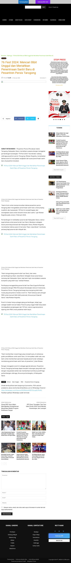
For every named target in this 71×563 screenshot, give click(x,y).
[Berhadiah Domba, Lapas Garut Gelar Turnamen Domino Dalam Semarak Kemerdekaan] (8, 448)
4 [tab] (60, 119)
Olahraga (9, 55)
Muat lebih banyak (58, 170)
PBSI (22, 382)
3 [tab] (58, 119)
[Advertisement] (35, 39)
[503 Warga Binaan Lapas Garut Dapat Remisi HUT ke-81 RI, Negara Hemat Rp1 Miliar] (39, 448)
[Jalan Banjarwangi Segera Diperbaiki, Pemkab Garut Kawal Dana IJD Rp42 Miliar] (8, 425)
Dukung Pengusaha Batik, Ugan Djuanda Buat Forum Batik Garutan (62, 203)
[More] (38, 118)
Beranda (3, 55)
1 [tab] (53, 119)
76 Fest (9, 382)
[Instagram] (59, 531)
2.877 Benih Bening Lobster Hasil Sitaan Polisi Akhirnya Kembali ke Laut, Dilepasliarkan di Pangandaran (63, 184)
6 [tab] (64, 119)
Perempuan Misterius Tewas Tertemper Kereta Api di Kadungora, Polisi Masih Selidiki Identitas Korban (62, 195)
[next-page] (5, 463)
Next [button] (67, 104)
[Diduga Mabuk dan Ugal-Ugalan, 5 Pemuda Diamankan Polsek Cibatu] (52, 134)
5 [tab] (62, 119)
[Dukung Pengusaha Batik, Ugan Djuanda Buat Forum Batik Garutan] (52, 203)
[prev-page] (2, 463)
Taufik (9, 77)
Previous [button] (51, 104)
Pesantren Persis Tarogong (32, 382)
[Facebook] (55, 531)
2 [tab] (55, 119)
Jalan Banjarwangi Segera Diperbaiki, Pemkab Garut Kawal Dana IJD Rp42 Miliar (8, 434)
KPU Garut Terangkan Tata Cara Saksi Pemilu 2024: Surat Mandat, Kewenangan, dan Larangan (36, 406)
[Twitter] (63, 531)
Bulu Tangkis (15, 382)
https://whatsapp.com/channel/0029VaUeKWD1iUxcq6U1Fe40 (21, 390)
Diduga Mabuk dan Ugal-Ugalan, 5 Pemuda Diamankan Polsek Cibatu (62, 134)
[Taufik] (2, 78)
